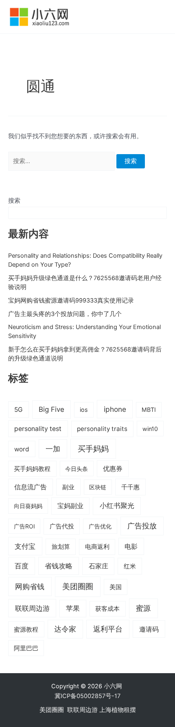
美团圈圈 (77, 586)
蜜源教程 (26, 629)
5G (18, 409)
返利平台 (107, 629)
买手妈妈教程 (32, 469)
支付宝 (25, 546)
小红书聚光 (117, 506)
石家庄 (98, 566)
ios (84, 409)
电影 (131, 546)
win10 (150, 428)
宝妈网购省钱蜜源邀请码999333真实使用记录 (71, 300)
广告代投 (62, 526)
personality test (37, 429)
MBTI (149, 409)
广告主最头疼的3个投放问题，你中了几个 (65, 314)
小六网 (114, 686)
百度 (21, 566)
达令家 (65, 629)
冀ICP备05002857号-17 (87, 696)
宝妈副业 (70, 506)
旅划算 (61, 546)
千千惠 (130, 487)
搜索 (14, 200)
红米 (130, 566)
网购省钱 (29, 586)
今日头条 (76, 468)
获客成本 (107, 608)
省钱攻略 (58, 566)
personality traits (102, 429)
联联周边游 (32, 608)
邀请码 (149, 629)
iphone (115, 409)
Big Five (51, 409)
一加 (53, 448)
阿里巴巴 (26, 648)
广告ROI (24, 526)
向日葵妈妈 (28, 505)
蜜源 (143, 607)
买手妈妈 (93, 448)
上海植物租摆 (117, 710)
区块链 (97, 487)
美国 (115, 587)
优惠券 (112, 469)
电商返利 (97, 546)
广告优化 (100, 526)
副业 (68, 487)
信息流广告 (30, 487)
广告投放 (142, 525)
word (21, 449)
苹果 (73, 608)
